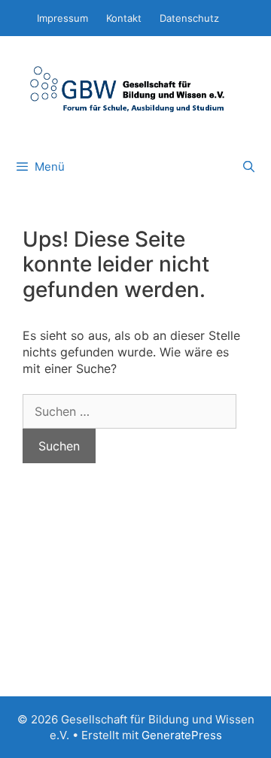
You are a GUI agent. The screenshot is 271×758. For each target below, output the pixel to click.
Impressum (62, 18)
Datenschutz (189, 18)
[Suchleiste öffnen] (249, 167)
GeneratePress (182, 735)
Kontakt (124, 18)
